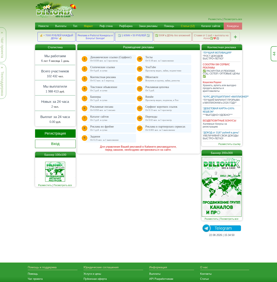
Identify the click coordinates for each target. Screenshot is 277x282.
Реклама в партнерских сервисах (165, 128)
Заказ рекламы (148, 26)
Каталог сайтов (210, 26)
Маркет (88, 26)
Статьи (204, 278)
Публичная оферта (95, 278)
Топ (75, 26)
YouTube (163, 69)
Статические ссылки (102, 69)
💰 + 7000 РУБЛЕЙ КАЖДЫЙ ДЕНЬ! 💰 (56, 37)
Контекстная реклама (103, 79)
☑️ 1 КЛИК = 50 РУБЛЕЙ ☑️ (134, 35)
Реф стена (106, 26)
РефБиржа (125, 26)
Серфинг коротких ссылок (161, 108)
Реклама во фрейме (102, 128)
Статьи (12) (188, 26)
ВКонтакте (162, 79)
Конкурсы (233, 26)
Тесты (159, 59)
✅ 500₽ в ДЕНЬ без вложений (172, 35)
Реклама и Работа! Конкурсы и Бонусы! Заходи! (95, 37)
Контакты (206, 273)
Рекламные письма (102, 108)
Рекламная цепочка (157, 89)
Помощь (169, 26)
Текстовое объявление (103, 89)
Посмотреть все (233, 19)
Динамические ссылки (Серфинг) (110, 59)
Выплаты (60, 26)
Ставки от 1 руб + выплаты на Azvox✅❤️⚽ (211, 37)
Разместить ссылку (229, 144)
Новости (43, 26)
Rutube (161, 98)
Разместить (215, 19)
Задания (104, 138)
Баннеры (98, 98)
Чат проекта (35, 278)
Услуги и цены (92, 273)
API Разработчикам (161, 278)
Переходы (158, 118)
